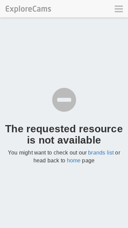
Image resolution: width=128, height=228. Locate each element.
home (74, 160)
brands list (101, 153)
